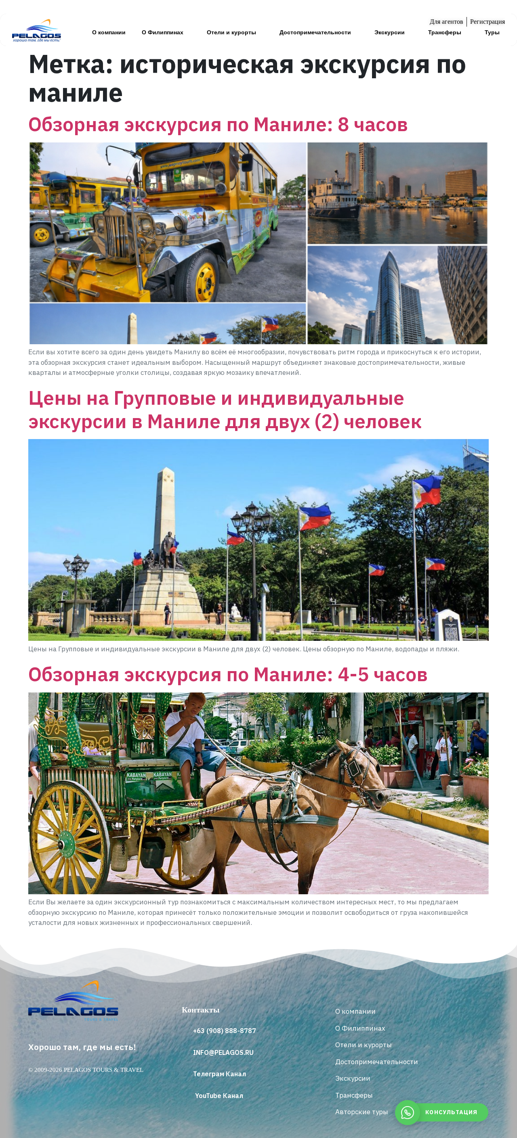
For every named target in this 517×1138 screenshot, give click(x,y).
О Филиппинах (162, 32)
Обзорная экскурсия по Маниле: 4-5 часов (228, 673)
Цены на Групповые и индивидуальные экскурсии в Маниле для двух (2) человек (225, 409)
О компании (109, 32)
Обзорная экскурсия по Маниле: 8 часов (218, 123)
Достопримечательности (315, 32)
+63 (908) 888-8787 (224, 1031)
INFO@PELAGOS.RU (223, 1052)
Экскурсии (389, 32)
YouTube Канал (219, 1096)
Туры (492, 32)
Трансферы (444, 32)
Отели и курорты (231, 32)
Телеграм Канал (219, 1074)
